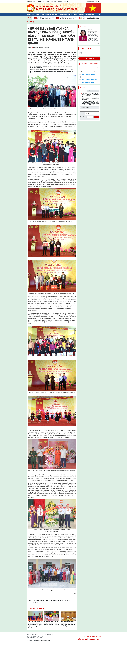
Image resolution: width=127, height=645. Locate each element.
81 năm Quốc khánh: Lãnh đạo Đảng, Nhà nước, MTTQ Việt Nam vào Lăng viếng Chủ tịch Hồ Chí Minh (51, 624)
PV (32, 47)
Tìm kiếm (96, 116)
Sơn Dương (67, 600)
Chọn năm (82, 116)
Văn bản (82, 87)
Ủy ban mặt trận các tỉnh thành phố (89, 63)
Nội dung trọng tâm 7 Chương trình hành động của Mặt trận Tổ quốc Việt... (45, 18)
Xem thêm (97, 43)
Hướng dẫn (83, 91)
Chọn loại (82, 113)
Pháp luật (90, 91)
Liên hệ (47, 1)
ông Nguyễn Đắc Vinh (39, 600)
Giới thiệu (83, 26)
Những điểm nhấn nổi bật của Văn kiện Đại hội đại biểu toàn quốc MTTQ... (68, 18)
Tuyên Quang (37, 602)
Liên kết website (85, 48)
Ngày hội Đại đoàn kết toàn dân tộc (54, 600)
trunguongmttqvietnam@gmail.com (43, 640)
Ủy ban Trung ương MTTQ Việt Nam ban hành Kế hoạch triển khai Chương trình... (91, 18)
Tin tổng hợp (31, 22)
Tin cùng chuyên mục (36, 608)
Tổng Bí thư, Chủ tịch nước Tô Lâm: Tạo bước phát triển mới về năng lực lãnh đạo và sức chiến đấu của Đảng (68, 624)
